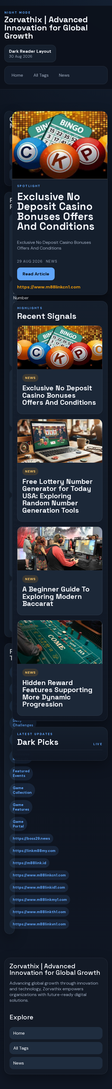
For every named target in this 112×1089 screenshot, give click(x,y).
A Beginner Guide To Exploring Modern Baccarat (55, 596)
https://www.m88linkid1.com (39, 887)
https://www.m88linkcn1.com (39, 875)
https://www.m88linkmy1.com (40, 899)
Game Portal (18, 824)
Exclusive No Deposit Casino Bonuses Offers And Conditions (59, 395)
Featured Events (21, 773)
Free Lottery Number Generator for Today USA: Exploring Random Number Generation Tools (57, 496)
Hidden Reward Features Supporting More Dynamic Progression (57, 693)
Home (17, 75)
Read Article (36, 274)
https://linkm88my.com (34, 850)
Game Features (21, 807)
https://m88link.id (29, 863)
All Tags (41, 75)
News (64, 75)
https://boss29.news (31, 838)
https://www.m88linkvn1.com (39, 924)
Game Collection (22, 790)
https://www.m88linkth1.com (39, 912)
